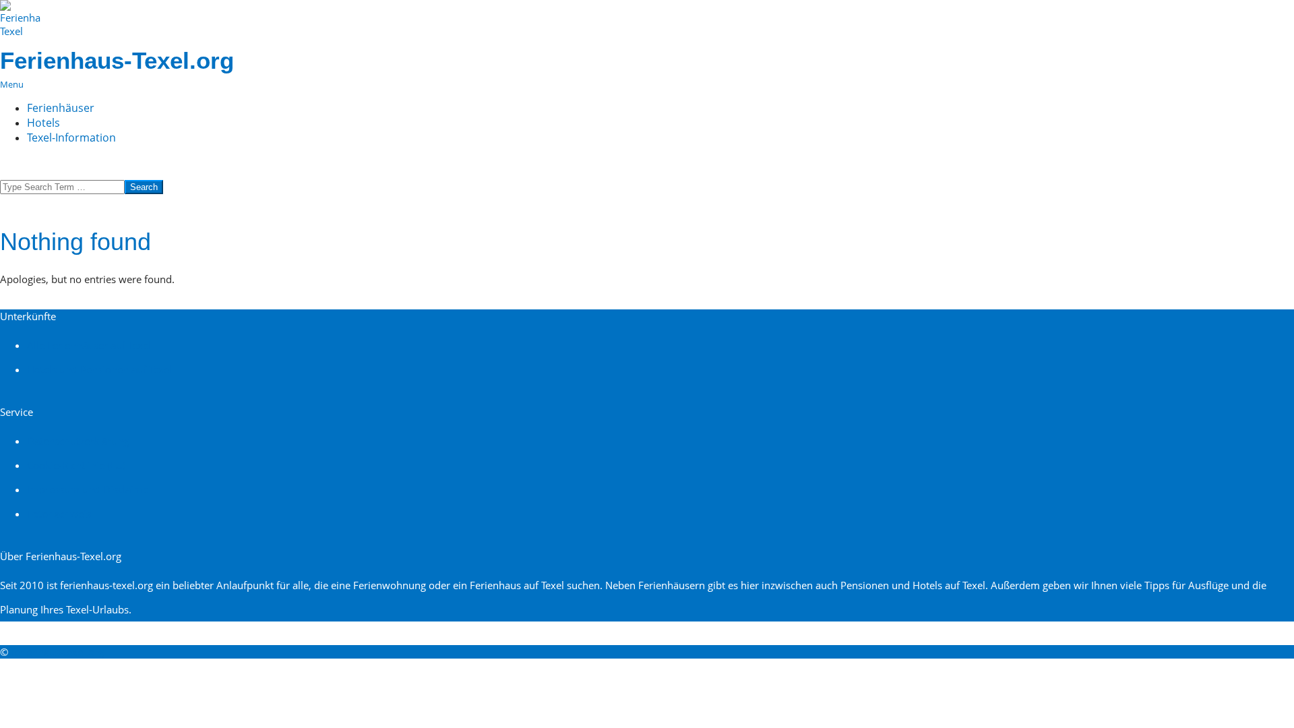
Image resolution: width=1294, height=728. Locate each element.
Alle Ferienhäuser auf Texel (89, 345)
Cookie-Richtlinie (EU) (76, 465)
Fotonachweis (59, 513)
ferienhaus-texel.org (57, 652)
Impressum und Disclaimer (89, 489)
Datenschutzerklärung (78, 441)
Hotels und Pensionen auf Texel (99, 369)
